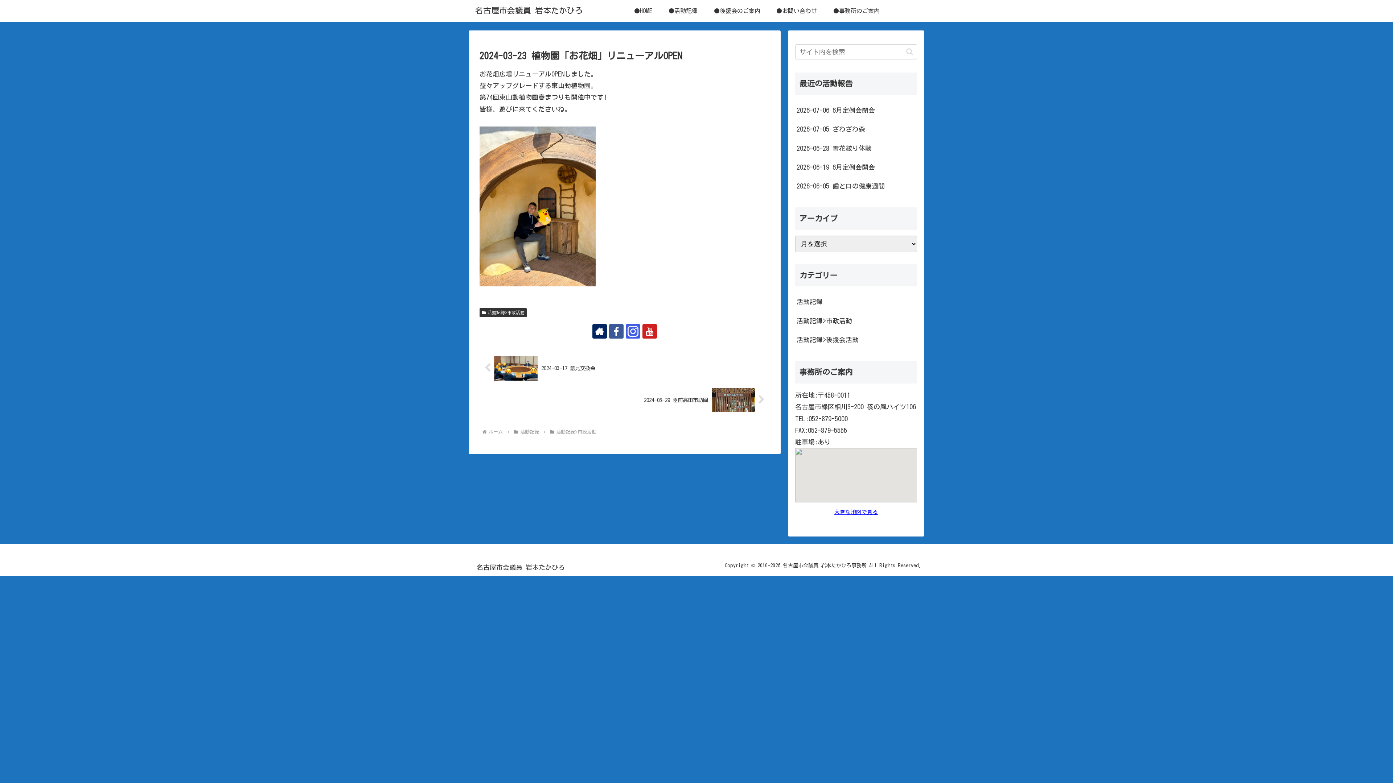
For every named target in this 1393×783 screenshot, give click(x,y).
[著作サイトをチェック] (599, 331)
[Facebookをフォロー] (616, 331)
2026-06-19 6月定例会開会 (836, 167)
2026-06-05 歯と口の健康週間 (841, 186)
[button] (909, 51)
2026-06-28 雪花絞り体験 (834, 148)
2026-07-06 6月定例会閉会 (836, 110)
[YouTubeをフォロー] (649, 331)
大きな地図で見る (856, 512)
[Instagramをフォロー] (633, 331)
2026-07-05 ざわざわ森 (831, 129)
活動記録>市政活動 (506, 312)
